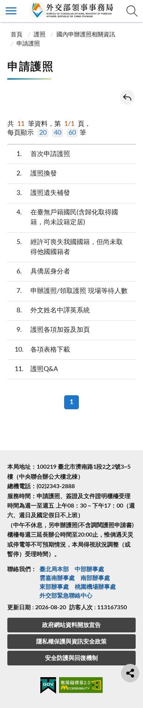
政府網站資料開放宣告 (71, 625)
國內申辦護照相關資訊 (85, 34)
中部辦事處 (89, 569)
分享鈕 (130, 673)
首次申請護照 (43, 154)
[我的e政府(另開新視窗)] (48, 686)
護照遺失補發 (43, 193)
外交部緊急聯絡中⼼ (66, 596)
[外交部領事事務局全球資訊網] (71, 10)
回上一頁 (127, 97)
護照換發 (36, 173)
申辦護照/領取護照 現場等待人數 (72, 291)
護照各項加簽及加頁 (53, 330)
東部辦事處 (54, 587)
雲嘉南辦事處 (57, 578)
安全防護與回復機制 (71, 658)
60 (72, 133)
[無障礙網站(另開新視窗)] (81, 686)
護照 (39, 34)
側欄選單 (11, 11)
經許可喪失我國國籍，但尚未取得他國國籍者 (69, 247)
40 (57, 133)
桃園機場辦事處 (95, 587)
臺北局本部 (54, 569)
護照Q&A (36, 369)
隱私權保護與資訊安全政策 (71, 642)
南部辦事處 (95, 578)
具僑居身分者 (43, 271)
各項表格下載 (42, 349)
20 (43, 133)
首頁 (15, 34)
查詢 (132, 11)
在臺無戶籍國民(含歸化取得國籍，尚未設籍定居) (67, 217)
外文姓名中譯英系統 (53, 310)
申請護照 (28, 44)
